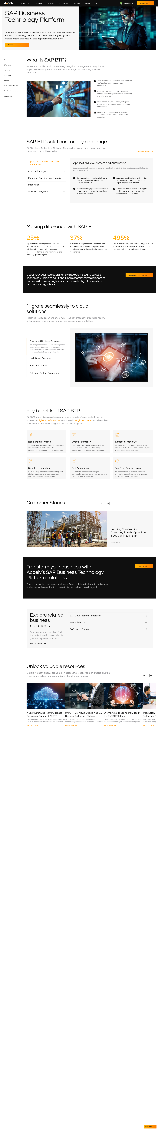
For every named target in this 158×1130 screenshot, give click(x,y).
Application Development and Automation (44, 163)
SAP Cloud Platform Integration (85, 616)
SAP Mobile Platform (80, 629)
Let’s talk (148, 1126)
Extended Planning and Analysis (44, 178)
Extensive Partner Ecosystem (44, 373)
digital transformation (49, 420)
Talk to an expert (143, 152)
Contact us (144, 3)
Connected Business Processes (45, 341)
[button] (30, 3)
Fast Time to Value (39, 365)
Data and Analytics (38, 171)
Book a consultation (15, 45)
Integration (33, 185)
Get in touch (142, 566)
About (87, 3)
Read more (115, 542)
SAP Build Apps (77, 622)
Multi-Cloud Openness (41, 358)
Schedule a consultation (137, 275)
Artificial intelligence (38, 191)
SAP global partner (82, 420)
